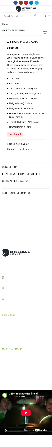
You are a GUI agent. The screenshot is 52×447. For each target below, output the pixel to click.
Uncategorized (25, 149)
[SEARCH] (28, 16)
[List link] (26, 280)
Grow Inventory (9, 331)
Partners (6, 366)
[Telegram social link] (37, 3)
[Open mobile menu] (5, 9)
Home (5, 24)
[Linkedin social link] (31, 3)
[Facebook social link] (15, 3)
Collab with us (9, 360)
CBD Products (9, 321)
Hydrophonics (9, 337)
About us (6, 355)
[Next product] (48, 24)
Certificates (7, 376)
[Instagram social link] (21, 3)
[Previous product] (43, 24)
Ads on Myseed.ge (11, 371)
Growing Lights (9, 342)
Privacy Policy (9, 381)
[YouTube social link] (26, 3)
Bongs (5, 326)
